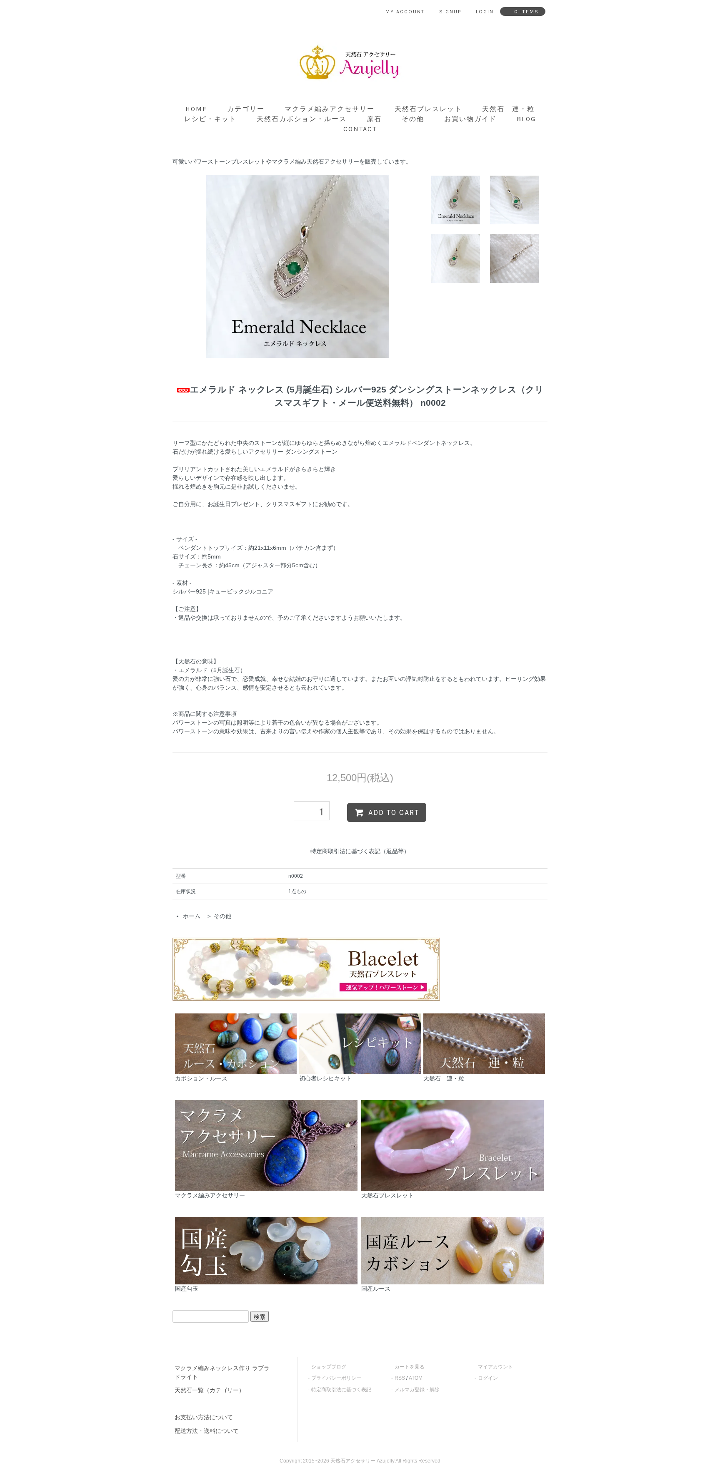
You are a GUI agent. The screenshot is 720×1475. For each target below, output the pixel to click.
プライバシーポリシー (336, 1378)
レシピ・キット (210, 119)
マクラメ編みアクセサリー (330, 109)
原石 (374, 119)
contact (360, 129)
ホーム (191, 916)
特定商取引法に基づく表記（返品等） (360, 851)
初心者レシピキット (325, 1078)
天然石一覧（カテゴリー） (210, 1390)
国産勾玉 (186, 1288)
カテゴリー (246, 109)
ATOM (415, 1378)
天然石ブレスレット (428, 109)
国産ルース (375, 1288)
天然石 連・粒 (508, 109)
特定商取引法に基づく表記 (341, 1390)
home (196, 109)
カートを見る (410, 1367)
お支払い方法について (204, 1417)
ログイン (488, 1378)
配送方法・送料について (207, 1431)
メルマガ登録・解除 (417, 1390)
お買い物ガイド (470, 119)
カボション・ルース (201, 1078)
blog (526, 119)
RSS (400, 1378)
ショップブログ (328, 1367)
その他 (413, 119)
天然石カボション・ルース (302, 119)
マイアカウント (495, 1367)
